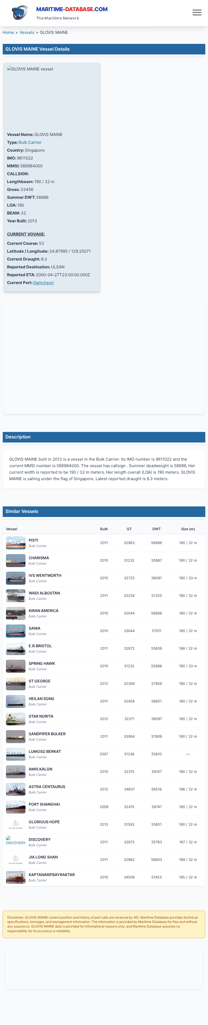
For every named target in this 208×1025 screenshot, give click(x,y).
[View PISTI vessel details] (15, 542)
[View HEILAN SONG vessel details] (15, 701)
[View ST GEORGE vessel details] (15, 683)
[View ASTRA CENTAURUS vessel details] (15, 789)
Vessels (27, 32)
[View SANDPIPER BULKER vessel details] (15, 736)
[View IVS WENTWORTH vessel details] (15, 578)
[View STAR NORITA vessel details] (15, 718)
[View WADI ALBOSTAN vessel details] (15, 595)
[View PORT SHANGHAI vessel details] (15, 807)
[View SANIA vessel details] (15, 630)
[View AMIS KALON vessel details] (15, 771)
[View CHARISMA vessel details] (15, 560)
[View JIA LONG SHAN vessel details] (15, 859)
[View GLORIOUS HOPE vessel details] (15, 824)
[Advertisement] (104, 969)
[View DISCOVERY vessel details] (15, 842)
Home (8, 32)
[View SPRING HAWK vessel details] (15, 666)
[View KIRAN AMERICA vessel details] (15, 613)
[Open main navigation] (197, 13)
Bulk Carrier (30, 142)
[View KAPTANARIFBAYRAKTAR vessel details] (15, 877)
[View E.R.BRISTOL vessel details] (15, 648)
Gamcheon (43, 282)
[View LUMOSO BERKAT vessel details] (15, 754)
